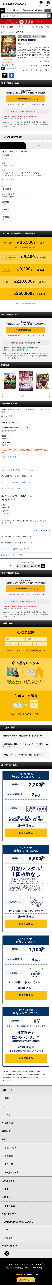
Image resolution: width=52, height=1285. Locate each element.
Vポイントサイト (10, 1213)
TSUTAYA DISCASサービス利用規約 (29, 1072)
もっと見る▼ (44, 61)
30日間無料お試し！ (25, 99)
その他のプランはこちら (16, 104)
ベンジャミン (6, 514)
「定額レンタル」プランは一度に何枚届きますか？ (22, 755)
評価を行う (8, 60)
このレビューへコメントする (11, 488)
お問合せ (6, 1197)
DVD (2, 10)
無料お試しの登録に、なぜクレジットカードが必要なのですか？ (23, 745)
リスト (41, 6)
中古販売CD (29, 10)
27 (28, 566)
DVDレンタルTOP (7, 27)
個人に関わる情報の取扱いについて (35, 1075)
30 (39, 566)
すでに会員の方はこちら (36, 104)
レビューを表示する (8, 457)
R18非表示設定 (11, 1172)
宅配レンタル (10, 1147)
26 (25, 566)
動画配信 (40, 10)
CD (10, 10)
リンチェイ (5, 445)
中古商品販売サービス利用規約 (12, 1075)
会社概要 (5, 1072)
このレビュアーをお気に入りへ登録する (16, 482)
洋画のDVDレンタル (37, 27)
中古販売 (8, 1164)
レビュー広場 (8, 1205)
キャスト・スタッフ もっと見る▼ (36, 70)
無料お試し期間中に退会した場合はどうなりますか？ (23, 736)
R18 (48, 10)
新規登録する (26, 833)
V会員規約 (13, 1072)
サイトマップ (7, 1081)
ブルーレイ (39, 145)
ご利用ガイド (8, 1180)
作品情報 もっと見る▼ (40, 66)
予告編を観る (11, 68)
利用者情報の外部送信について (30, 1078)
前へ (11, 566)
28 (32, 566)
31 (43, 566)
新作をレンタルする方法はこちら (15, 118)
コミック (18, 10)
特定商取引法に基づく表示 (11, 1078)
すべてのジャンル (21, 27)
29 (36, 566)
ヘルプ (5, 1189)
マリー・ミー (26, 396)
